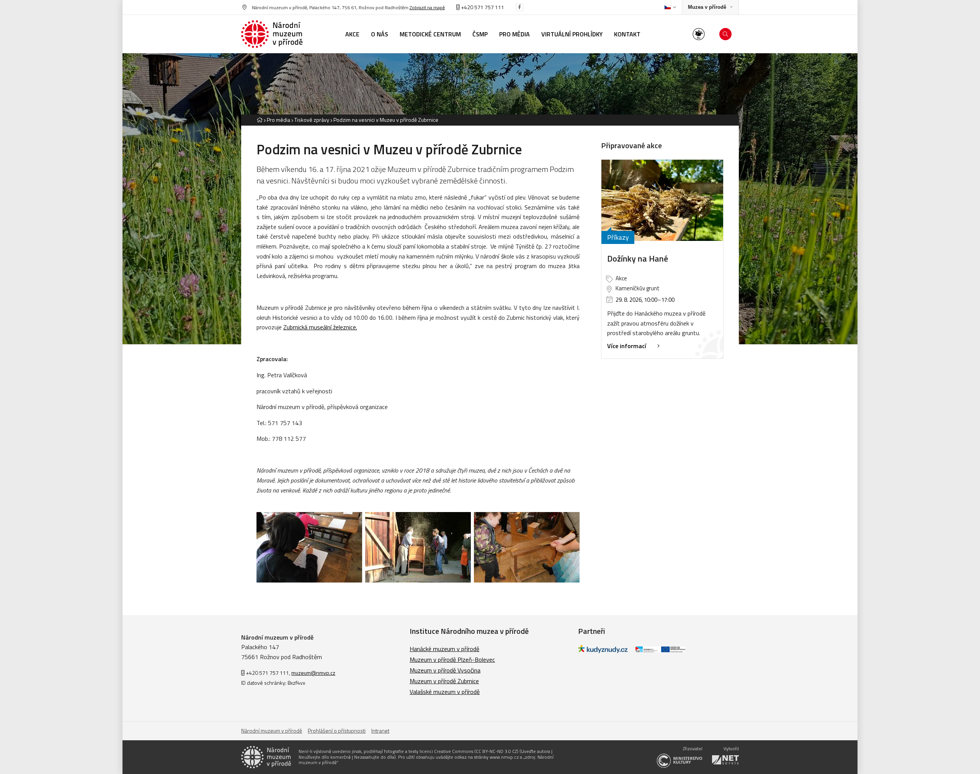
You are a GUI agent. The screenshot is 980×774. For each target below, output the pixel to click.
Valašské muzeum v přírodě (445, 691)
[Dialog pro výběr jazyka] (670, 7)
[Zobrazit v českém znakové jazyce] (698, 34)
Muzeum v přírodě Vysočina (445, 670)
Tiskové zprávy (311, 120)
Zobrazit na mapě (427, 7)
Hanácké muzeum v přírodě (444, 648)
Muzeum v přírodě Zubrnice (444, 681)
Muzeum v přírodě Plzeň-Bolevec (452, 659)
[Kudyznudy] (603, 650)
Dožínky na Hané (637, 258)
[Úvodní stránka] (271, 34)
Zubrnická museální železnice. (320, 327)
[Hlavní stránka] (259, 120)
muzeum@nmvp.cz (313, 673)
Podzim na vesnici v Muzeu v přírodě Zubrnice (385, 120)
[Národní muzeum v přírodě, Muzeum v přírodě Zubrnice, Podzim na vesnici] (309, 547)
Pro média (278, 120)
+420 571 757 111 (482, 7)
